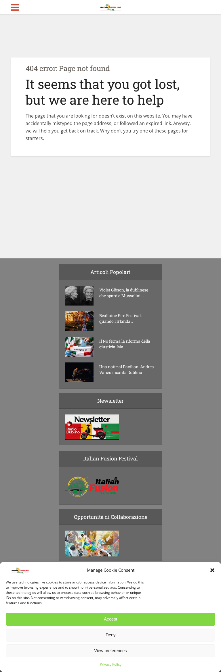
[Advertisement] (110, 36)
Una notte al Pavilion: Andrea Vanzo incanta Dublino (126, 369)
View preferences (110, 650)
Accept (110, 619)
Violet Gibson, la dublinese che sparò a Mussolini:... (123, 292)
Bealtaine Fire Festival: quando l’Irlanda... (120, 318)
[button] (212, 570)
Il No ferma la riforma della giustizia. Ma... (124, 344)
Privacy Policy (110, 664)
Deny (111, 634)
